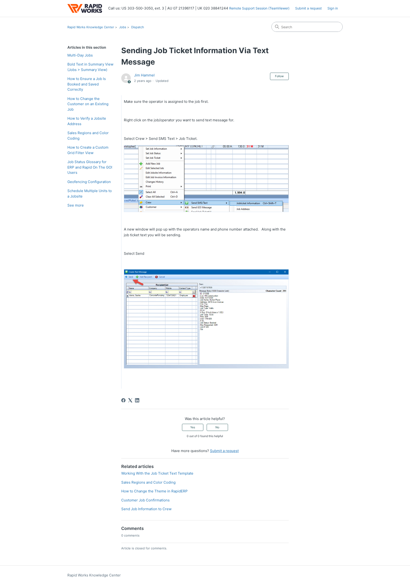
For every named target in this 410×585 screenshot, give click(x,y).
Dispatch (137, 27)
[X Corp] (130, 400)
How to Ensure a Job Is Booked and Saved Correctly (86, 84)
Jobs (122, 27)
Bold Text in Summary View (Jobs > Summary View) (90, 67)
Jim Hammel (144, 75)
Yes (192, 427)
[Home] (84, 8)
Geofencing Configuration (89, 181)
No (217, 427)
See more (75, 205)
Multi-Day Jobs (80, 55)
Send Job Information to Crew (146, 509)
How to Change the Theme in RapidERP (154, 491)
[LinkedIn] (137, 400)
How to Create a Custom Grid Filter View (87, 150)
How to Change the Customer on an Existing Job (87, 104)
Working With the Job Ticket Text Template (157, 473)
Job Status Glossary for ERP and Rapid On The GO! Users (89, 167)
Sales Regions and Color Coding (88, 136)
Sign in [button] (332, 8)
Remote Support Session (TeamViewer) (259, 8)
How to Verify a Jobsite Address (86, 121)
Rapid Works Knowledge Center (90, 27)
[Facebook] (123, 400)
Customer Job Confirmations (145, 500)
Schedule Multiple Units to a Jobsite (89, 193)
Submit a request (308, 8)
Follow (279, 76)
